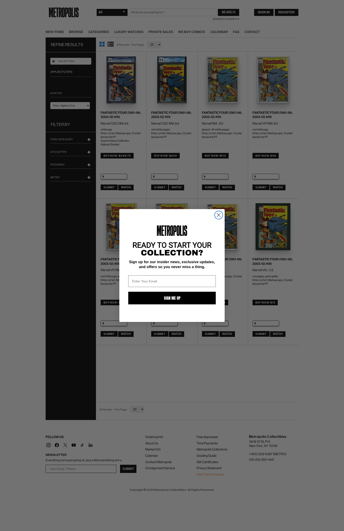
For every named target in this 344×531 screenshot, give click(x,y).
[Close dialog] (219, 215)
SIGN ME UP (172, 298)
